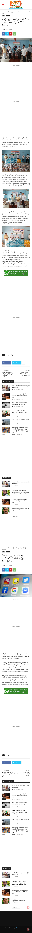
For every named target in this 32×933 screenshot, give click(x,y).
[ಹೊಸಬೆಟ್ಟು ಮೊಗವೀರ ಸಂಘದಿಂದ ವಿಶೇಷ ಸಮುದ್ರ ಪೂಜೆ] (6, 422)
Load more (15, 516)
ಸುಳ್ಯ (11, 355)
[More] (23, 362)
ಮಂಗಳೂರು (8, 15)
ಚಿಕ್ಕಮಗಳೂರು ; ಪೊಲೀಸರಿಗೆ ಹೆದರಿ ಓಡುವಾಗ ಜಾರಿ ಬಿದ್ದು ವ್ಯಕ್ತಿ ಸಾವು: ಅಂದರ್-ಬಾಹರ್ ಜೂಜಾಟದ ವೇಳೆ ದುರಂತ (20, 492)
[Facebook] (3, 34)
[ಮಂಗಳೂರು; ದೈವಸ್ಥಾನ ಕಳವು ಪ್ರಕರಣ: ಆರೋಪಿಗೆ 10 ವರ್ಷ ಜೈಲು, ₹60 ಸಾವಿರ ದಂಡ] (6, 396)
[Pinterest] (10, 34)
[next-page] (5, 438)
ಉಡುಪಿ (3, 407)
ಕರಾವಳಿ (7, 12)
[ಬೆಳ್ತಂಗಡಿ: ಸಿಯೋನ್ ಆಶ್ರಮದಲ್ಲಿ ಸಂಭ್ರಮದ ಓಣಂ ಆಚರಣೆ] (6, 388)
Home (3, 12)
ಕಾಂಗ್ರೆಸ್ (7, 355)
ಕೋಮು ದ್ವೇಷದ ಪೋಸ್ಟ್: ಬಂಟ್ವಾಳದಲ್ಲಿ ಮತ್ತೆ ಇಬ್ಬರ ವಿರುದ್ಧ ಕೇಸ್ (7, 373)
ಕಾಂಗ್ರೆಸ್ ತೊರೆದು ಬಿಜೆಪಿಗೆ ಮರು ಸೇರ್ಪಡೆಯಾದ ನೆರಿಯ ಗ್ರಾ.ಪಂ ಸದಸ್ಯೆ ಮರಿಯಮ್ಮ (19, 412)
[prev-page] (3, 438)
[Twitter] (7, 34)
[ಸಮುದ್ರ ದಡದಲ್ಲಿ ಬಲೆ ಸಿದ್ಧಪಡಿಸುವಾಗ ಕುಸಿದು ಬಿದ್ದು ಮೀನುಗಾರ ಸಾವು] (6, 405)
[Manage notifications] (28, 929)
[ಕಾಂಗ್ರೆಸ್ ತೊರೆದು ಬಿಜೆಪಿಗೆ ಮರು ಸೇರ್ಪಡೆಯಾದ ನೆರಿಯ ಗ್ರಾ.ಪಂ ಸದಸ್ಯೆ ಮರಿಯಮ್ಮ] (6, 413)
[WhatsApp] (14, 34)
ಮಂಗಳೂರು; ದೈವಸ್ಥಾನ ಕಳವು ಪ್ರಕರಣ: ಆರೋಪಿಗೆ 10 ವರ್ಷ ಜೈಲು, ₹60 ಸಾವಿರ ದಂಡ (20, 395)
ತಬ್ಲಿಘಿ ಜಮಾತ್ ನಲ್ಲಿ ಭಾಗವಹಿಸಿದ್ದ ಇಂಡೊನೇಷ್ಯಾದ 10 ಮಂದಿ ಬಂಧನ (23, 373)
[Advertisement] (16, 82)
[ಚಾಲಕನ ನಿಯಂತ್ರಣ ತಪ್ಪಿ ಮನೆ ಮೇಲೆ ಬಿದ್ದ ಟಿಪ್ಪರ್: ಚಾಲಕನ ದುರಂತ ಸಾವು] (6, 510)
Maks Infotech (18, 928)
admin (4, 29)
